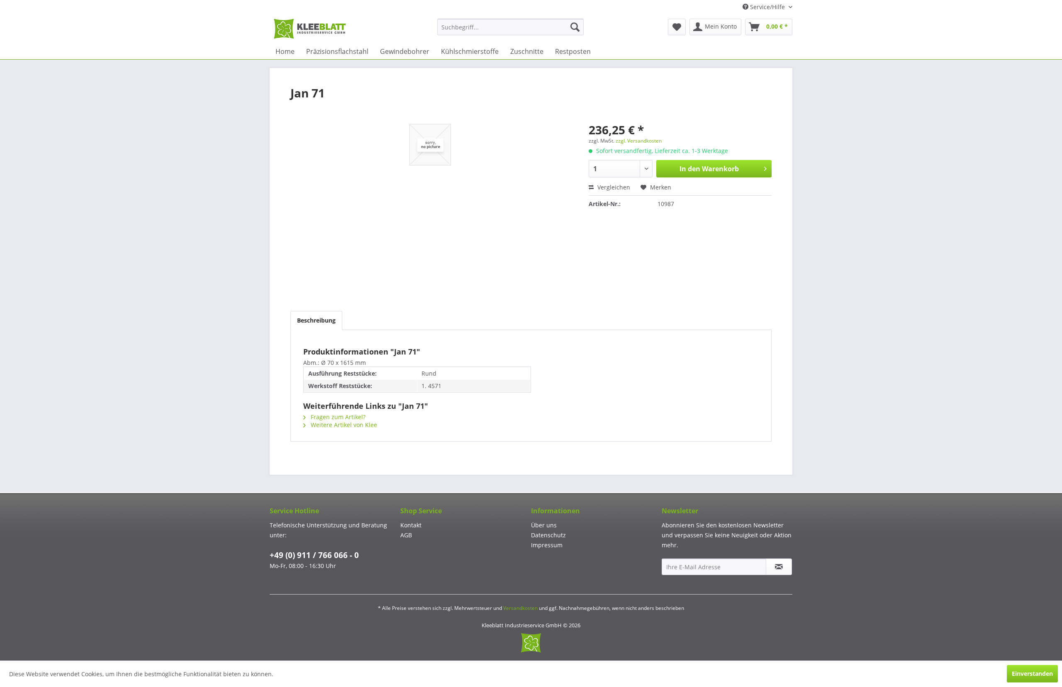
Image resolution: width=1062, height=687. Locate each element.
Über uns (544, 525)
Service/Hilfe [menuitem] (767, 7)
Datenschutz (548, 535)
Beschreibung (316, 320)
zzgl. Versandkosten (639, 140)
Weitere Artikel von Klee (343, 425)
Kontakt (410, 525)
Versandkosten (520, 608)
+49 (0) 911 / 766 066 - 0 (314, 555)
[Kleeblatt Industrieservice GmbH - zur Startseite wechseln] (310, 29)
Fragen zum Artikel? (337, 417)
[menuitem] (510, 27)
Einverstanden (1032, 673)
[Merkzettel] (677, 27)
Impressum (547, 545)
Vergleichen (613, 187)
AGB (406, 535)
